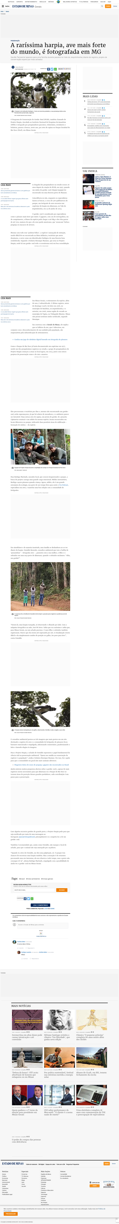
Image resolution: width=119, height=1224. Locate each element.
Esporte (20, 2)
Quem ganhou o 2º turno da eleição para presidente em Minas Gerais (25, 1112)
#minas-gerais (47, 879)
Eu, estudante (64, 1178)
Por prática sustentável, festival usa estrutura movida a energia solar (58, 1074)
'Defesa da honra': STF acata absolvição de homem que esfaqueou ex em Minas (25, 1074)
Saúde (4, 1186)
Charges (43, 1184)
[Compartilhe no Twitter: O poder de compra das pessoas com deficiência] (28, 1137)
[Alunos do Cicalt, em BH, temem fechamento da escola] (91, 1057)
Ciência (43, 1188)
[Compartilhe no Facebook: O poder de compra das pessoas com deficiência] (27, 1137)
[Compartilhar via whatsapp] (55, 69)
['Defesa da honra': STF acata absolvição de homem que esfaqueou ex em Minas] (27, 1057)
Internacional (6, 1182)
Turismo (43, 1186)
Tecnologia (44, 1194)
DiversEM (5, 1184)
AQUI (109, 2)
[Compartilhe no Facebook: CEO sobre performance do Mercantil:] (59, 1107)
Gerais (38, 6)
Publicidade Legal (7, 1194)
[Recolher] (67, 941)
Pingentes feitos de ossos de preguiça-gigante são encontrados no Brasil (41, 765)
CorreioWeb (63, 1174)
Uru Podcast (63, 485)
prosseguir (11, 1214)
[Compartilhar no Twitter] (51, 69)
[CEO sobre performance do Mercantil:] (59, 1095)
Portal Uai (24, 1174)
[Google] (41, 933)
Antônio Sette (21, 941)
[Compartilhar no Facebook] (48, 69)
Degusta (43, 1192)
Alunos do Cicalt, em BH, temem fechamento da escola (91, 1073)
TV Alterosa (83, 2)
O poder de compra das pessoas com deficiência (26, 1140)
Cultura (4, 1190)
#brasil (22, 879)
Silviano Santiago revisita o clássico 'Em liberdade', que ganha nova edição (57, 1037)
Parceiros (94, 2)
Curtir (21, 948)
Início (2, 11)
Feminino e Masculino (47, 1190)
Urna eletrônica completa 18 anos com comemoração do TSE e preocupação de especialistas (90, 1112)
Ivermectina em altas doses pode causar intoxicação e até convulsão (27, 1037)
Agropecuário (45, 1204)
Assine (108, 6)
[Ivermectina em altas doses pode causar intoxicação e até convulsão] (27, 1020)
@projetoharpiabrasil (27, 837)
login (46, 908)
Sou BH (102, 2)
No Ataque (44, 1202)
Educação (5, 1192)
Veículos (42, 2)
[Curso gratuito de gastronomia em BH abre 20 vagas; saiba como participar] (88, 215)
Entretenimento (31, 2)
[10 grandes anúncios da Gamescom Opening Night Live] (88, 204)
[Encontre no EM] (102, 6)
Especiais (43, 1178)
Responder (31, 948)
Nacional (4, 1180)
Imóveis (51, 2)
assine (52, 908)
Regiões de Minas (46, 1174)
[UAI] (58, 1)
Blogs (23, 1180)
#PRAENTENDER (46, 1180)
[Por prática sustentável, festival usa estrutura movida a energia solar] (59, 1057)
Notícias (11, 2)
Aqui (23, 1182)
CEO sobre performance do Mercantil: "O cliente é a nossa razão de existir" (58, 1112)
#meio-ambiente (33, 879)
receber (62, 890)
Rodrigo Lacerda (26, 952)
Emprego (43, 1182)
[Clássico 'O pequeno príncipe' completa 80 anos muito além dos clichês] (91, 1020)
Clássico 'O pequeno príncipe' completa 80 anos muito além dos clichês (90, 1037)
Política (4, 1176)
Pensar (43, 1198)
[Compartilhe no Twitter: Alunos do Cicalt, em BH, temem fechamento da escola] (93, 1070)
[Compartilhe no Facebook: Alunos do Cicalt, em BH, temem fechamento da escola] (91, 1070)
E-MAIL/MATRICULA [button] (41, 936)
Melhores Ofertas (70, 2)
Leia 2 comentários (40, 905)
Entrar (115, 6)
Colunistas (5, 1188)
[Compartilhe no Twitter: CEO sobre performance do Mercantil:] (61, 1107)
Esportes (43, 1196)
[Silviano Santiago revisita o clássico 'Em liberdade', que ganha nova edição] (59, 1020)
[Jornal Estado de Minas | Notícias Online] (23, 6)
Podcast (43, 1200)
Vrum (23, 1184)
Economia (5, 1178)
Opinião (43, 1176)
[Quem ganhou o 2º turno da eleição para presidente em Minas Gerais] (27, 1095)
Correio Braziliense (65, 1176)
